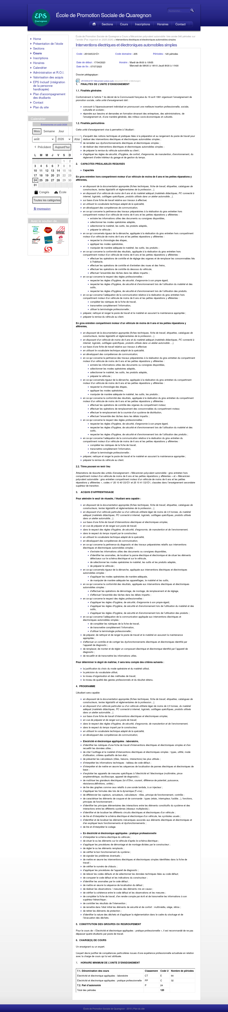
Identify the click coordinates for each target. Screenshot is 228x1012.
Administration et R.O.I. (48, 72)
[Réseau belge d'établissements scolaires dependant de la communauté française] (60, 233)
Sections (107, 24)
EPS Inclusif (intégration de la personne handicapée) (49, 85)
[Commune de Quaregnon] (36, 233)
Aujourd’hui (62, 147)
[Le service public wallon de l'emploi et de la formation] (48, 243)
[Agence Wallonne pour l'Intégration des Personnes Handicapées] (36, 243)
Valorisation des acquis (48, 77)
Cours (124, 24)
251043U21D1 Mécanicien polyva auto (97, 80)
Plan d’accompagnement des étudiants (49, 96)
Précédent (44, 147)
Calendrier (40, 67)
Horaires (162, 24)
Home (93, 24)
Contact (180, 24)
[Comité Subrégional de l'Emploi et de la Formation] (48, 233)
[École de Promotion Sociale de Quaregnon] (41, 27)
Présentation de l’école (48, 43)
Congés (44, 192)
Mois (37, 131)
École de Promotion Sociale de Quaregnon (103, 15)
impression (42, 209)
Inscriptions (142, 24)
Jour (61, 131)
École (62, 192)
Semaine (49, 131)
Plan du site (41, 107)
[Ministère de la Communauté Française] (60, 243)
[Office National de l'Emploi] (48, 253)
